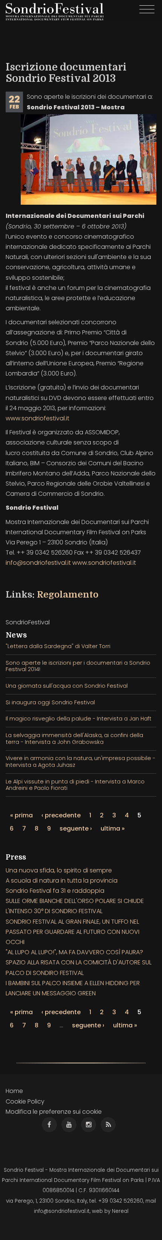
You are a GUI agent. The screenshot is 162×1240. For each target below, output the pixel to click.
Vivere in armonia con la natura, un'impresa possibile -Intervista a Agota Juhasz (80, 761)
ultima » (113, 828)
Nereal (120, 1211)
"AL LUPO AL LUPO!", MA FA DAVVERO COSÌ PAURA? (74, 952)
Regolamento (67, 594)
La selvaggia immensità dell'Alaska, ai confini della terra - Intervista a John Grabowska (74, 738)
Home (14, 1091)
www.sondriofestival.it (37, 418)
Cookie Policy (25, 1101)
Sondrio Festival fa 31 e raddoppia (55, 890)
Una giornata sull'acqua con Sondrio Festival (67, 686)
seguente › (76, 828)
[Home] (54, 11)
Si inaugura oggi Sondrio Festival (50, 702)
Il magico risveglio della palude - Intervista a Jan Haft (78, 718)
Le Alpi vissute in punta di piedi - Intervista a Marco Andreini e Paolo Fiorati (75, 785)
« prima (21, 815)
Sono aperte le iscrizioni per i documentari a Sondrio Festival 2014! (78, 666)
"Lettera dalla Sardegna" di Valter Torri (58, 646)
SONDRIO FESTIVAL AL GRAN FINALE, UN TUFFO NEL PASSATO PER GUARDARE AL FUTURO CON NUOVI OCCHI (72, 931)
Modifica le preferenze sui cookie (54, 1111)
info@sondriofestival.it (38, 562)
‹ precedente (61, 815)
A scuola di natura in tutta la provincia (62, 880)
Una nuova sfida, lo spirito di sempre (59, 870)
